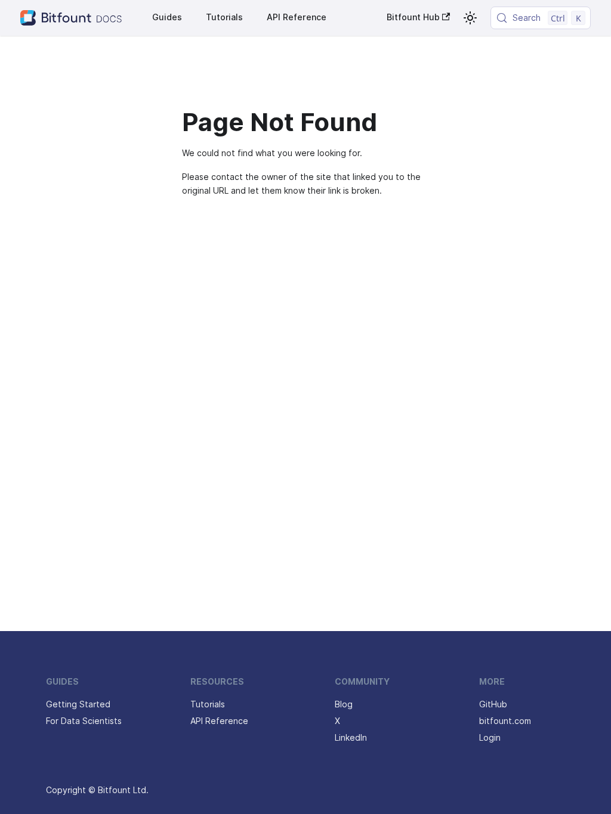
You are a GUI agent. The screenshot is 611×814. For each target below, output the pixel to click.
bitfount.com (505, 721)
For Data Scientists (84, 721)
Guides (167, 17)
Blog (344, 704)
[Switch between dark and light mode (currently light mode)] (470, 18)
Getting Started (78, 704)
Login (490, 737)
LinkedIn (351, 737)
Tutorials (224, 17)
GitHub (493, 704)
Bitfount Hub (413, 17)
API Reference (296, 17)
